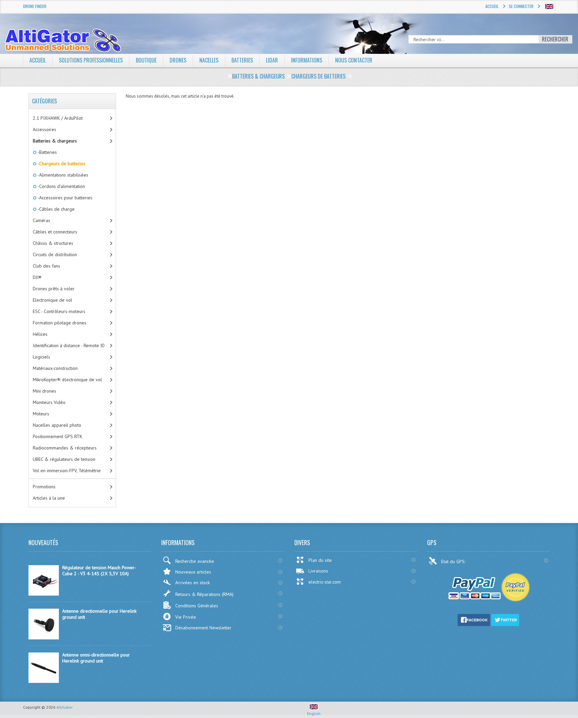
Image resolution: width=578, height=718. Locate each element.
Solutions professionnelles (91, 60)
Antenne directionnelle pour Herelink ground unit (99, 614)
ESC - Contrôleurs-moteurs (59, 311)
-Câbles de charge (55, 209)
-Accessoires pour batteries (64, 198)
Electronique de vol (52, 300)
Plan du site (320, 560)
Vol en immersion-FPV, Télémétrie (67, 471)
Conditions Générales (196, 606)
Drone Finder (34, 6)
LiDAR (272, 60)
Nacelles (208, 60)
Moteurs (41, 414)
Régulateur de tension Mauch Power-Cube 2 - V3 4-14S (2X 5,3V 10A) (99, 571)
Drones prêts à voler (54, 289)
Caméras (41, 220)
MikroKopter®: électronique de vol (67, 380)
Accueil (492, 6)
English (313, 713)
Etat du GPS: (454, 561)
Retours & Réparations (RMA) (204, 594)
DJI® (37, 277)
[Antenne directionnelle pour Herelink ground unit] (43, 638)
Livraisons (318, 571)
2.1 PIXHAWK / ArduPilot (58, 118)
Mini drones (44, 391)
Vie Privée (185, 617)
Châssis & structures (53, 243)
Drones (178, 60)
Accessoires (44, 129)
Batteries (242, 60)
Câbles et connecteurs (55, 232)
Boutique (146, 60)
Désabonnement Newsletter (203, 628)
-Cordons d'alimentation (60, 186)
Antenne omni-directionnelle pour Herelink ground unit (96, 658)
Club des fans (46, 266)
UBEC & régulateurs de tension (64, 459)
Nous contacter (353, 60)
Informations (306, 60)
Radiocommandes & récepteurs (65, 448)
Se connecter (521, 6)
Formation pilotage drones (59, 323)
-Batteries (46, 152)
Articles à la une (49, 498)
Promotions (44, 487)
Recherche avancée (194, 561)
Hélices (40, 334)
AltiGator (65, 707)
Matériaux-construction (55, 368)
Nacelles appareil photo (57, 425)
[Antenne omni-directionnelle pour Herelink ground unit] (43, 681)
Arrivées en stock (192, 583)
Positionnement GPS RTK (57, 436)
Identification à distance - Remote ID (69, 345)
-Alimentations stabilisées (62, 175)
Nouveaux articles (193, 572)
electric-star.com (324, 582)
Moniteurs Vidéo (49, 402)
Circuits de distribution (55, 254)
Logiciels (41, 357)
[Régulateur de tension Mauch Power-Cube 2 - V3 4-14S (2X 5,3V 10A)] (43, 594)
